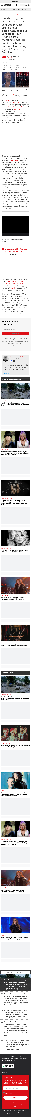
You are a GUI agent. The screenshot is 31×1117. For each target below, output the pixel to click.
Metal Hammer (12, 58)
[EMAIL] (14, 361)
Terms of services (22, 338)
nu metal (8, 100)
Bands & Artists (6, 14)
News (4, 57)
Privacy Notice (24, 340)
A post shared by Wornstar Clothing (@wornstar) (16, 250)
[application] (15, 223)
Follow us (17, 95)
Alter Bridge (15, 14)
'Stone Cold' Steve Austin (16, 107)
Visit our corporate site (9, 1060)
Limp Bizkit (16, 102)
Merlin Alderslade (14, 56)
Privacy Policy (22, 1104)
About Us (4, 1072)
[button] (2, 5)
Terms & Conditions (13, 1105)
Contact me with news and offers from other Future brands (15, 1092)
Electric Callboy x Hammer (19, 9)
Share (6, 95)
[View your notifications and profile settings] (16, 5)
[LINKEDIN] (11, 361)
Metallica (13, 288)
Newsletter (26, 95)
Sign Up (15, 1097)
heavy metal (11, 281)
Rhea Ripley (18, 109)
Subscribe (22, 5)
